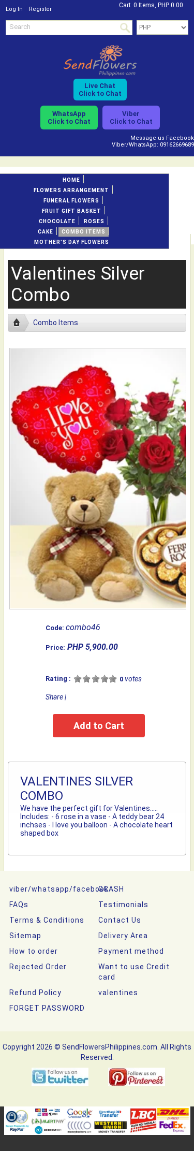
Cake (45, 232)
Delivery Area (123, 935)
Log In (14, 9)
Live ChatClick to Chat (100, 89)
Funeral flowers (71, 200)
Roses (94, 221)
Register (40, 9)
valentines (118, 992)
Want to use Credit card (134, 972)
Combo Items (84, 232)
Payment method (131, 951)
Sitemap (25, 935)
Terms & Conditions (46, 920)
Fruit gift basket (71, 211)
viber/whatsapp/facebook (59, 889)
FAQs (18, 904)
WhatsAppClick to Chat (69, 117)
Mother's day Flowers (71, 242)
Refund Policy (35, 992)
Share (54, 697)
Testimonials (123, 904)
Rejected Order (38, 967)
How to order (33, 951)
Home (71, 180)
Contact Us (119, 920)
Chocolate (57, 221)
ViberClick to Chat (131, 117)
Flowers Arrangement (71, 190)
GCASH (111, 889)
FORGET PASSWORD (47, 1008)
